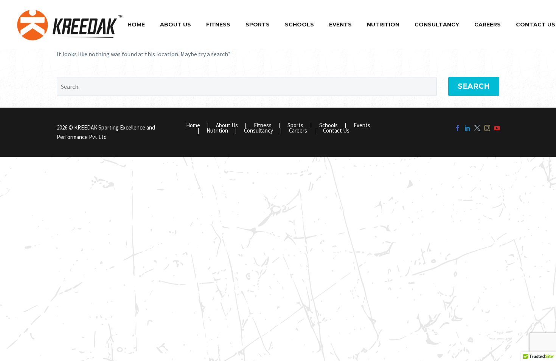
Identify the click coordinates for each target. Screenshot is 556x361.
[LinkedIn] (467, 128)
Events (340, 24)
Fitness (218, 24)
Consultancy (437, 24)
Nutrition (383, 24)
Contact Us (336, 131)
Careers (487, 24)
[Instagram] (487, 128)
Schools (299, 24)
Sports (257, 24)
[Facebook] (458, 128)
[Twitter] (477, 128)
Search (474, 86)
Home (136, 24)
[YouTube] (497, 128)
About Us (175, 24)
